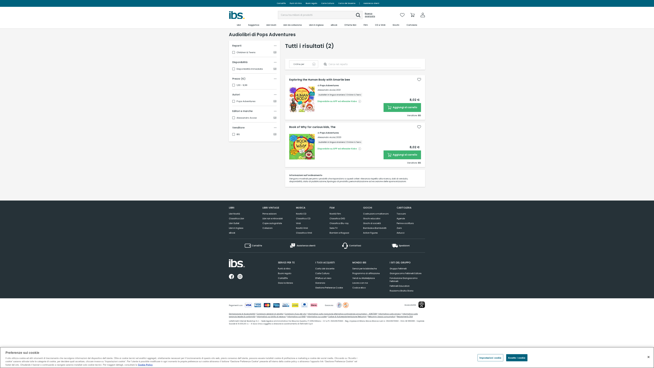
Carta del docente (346, 3)
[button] (358, 15)
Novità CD (301, 213)
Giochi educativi (371, 218)
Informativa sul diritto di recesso (271, 316)
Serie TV (334, 228)
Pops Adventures (246, 101)
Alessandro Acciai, (326, 89)
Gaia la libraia (285, 282)
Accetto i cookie (516, 357)
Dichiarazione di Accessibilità (242, 314)
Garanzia (320, 282)
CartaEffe (281, 3)
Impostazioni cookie (490, 357)
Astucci (400, 232)
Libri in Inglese (236, 228)
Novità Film (335, 213)
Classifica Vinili (304, 232)
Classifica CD (303, 218)
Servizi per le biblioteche (364, 268)
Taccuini (401, 213)
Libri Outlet (234, 223)
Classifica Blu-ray (339, 223)
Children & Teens (246, 52)
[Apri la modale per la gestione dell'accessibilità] (421, 304)
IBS (238, 134)
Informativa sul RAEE (296, 316)
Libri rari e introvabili (272, 218)
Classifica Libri (236, 218)
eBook (232, 232)
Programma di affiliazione (366, 273)
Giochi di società (372, 223)
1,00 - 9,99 (242, 85)
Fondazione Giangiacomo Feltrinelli (403, 280)
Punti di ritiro (296, 3)
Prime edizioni (269, 213)
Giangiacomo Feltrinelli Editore (405, 273)
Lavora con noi (360, 282)
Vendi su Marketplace (363, 278)
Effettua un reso (323, 278)
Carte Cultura (327, 3)
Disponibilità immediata (250, 69)
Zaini (399, 228)
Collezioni (267, 228)
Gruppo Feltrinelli (398, 268)
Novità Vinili (302, 228)
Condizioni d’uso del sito (295, 314)
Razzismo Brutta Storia (401, 290)
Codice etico (359, 287)
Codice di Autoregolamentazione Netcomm (347, 316)
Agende (401, 218)
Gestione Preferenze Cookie (329, 287)
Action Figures (370, 232)
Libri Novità (234, 213)
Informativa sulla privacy (389, 314)
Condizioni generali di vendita (270, 314)
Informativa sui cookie (317, 316)
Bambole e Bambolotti (374, 228)
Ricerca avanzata (370, 15)
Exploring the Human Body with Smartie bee (319, 80)
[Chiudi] (648, 357)
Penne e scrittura (405, 223)
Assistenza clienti (371, 3)
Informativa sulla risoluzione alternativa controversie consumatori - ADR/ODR (342, 314)
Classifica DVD (337, 218)
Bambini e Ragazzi (339, 232)
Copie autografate (272, 223)
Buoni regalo (311, 3)
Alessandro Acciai (247, 118)
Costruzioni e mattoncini (376, 213)
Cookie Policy (145, 364)
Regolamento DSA (405, 316)
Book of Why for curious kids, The (312, 127)
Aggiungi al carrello (404, 107)
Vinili (298, 223)
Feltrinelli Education (400, 286)
